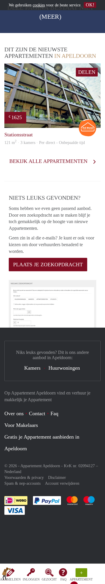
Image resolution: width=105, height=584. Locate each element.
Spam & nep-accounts (22, 483)
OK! (90, 4)
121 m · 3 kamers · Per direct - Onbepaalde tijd (44, 142)
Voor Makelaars (21, 425)
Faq (54, 413)
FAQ (63, 579)
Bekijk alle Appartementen (49, 161)
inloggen (31, 579)
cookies (39, 5)
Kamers (32, 368)
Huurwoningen (64, 368)
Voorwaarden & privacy (24, 477)
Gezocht (49, 579)
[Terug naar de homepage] (6, 575)
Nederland (12, 472)
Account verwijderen (62, 483)
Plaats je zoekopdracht (48, 264)
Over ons (14, 413)
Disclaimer (57, 477)
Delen (86, 72)
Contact (37, 413)
